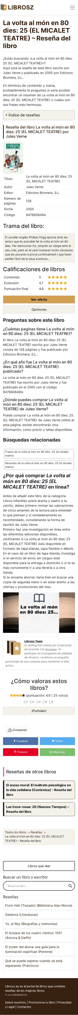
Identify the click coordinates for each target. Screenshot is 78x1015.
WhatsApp (58, 752)
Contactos (24, 1006)
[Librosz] (17, 7)
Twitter (58, 741)
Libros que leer (39, 866)
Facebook (22, 741)
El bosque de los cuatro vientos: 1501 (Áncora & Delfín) (33, 935)
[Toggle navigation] (72, 8)
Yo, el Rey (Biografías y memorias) (31, 924)
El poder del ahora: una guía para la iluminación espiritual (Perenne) (32, 949)
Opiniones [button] (39, 309)
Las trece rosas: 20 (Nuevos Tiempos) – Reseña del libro (37, 809)
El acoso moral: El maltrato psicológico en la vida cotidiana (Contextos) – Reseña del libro (39, 790)
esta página (12, 425)
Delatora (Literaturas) (21, 915)
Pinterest (22, 752)
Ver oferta (39, 299)
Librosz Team (33, 641)
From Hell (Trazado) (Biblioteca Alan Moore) (38, 905)
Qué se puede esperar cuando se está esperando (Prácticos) (33, 963)
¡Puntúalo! (39, 711)
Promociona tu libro (42, 1002)
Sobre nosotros (15, 1002)
